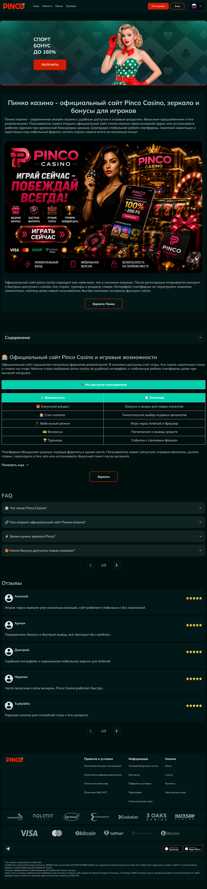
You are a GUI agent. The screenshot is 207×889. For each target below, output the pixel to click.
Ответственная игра (96, 783)
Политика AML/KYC (95, 792)
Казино (170, 759)
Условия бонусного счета (143, 765)
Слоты (169, 774)
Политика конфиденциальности (103, 774)
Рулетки (170, 783)
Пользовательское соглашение (102, 765)
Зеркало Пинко (103, 304)
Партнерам (135, 792)
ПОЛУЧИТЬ (49, 65)
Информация (138, 759)
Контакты (134, 774)
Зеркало (103, 477)
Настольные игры (175, 792)
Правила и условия (98, 759)
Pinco (168, 765)
